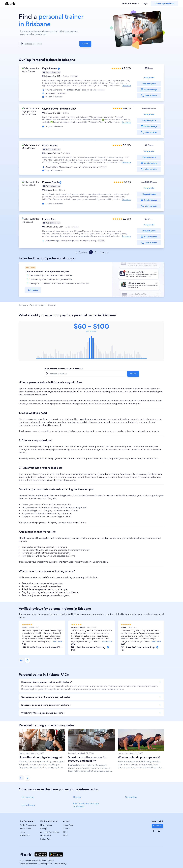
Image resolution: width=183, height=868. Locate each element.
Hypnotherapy (28, 805)
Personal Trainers (37, 305)
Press (65, 835)
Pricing (43, 828)
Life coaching (27, 797)
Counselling (131, 797)
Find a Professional (28, 825)
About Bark (68, 825)
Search (85, 43)
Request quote (149, 83)
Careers (66, 828)
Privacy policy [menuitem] (60, 863)
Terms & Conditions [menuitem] (28, 863)
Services (22, 305)
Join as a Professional (49, 832)
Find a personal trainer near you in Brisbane (63, 369)
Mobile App (25, 835)
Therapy (77, 797)
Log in (145, 3)
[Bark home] (10, 3)
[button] (91, 82)
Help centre (45, 835)
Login (22, 832)
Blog (65, 832)
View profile (149, 77)
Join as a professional (164, 3)
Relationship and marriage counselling (86, 805)
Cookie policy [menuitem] (45, 863)
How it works (25, 828)
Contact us (157, 826)
